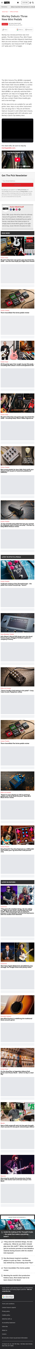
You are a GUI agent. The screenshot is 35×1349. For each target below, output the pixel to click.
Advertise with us (7, 1319)
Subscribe (25, 2)
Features (4, 24)
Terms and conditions (8, 1303)
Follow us (21, 29)
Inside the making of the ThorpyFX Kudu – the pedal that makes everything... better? (18, 1234)
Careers (4, 1334)
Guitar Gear (5, 11)
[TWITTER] (14, 209)
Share (6, 29)
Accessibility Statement (8, 1322)
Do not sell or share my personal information (15, 1338)
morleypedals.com (8, 148)
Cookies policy (6, 1315)
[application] (17, 130)
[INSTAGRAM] (17, 209)
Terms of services (22, 189)
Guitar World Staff (15, 23)
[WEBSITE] (19, 209)
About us (4, 1330)
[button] (2, 2)
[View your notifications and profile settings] (18, 2)
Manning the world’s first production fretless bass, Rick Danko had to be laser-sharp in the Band (17, 1278)
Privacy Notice (24, 191)
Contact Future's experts (9, 1307)
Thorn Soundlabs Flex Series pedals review (17, 1269)
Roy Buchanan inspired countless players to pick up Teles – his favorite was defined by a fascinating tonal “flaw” (18, 1260)
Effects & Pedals (14, 11)
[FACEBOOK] (11, 209)
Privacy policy (6, 1311)
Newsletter (30, 29)
